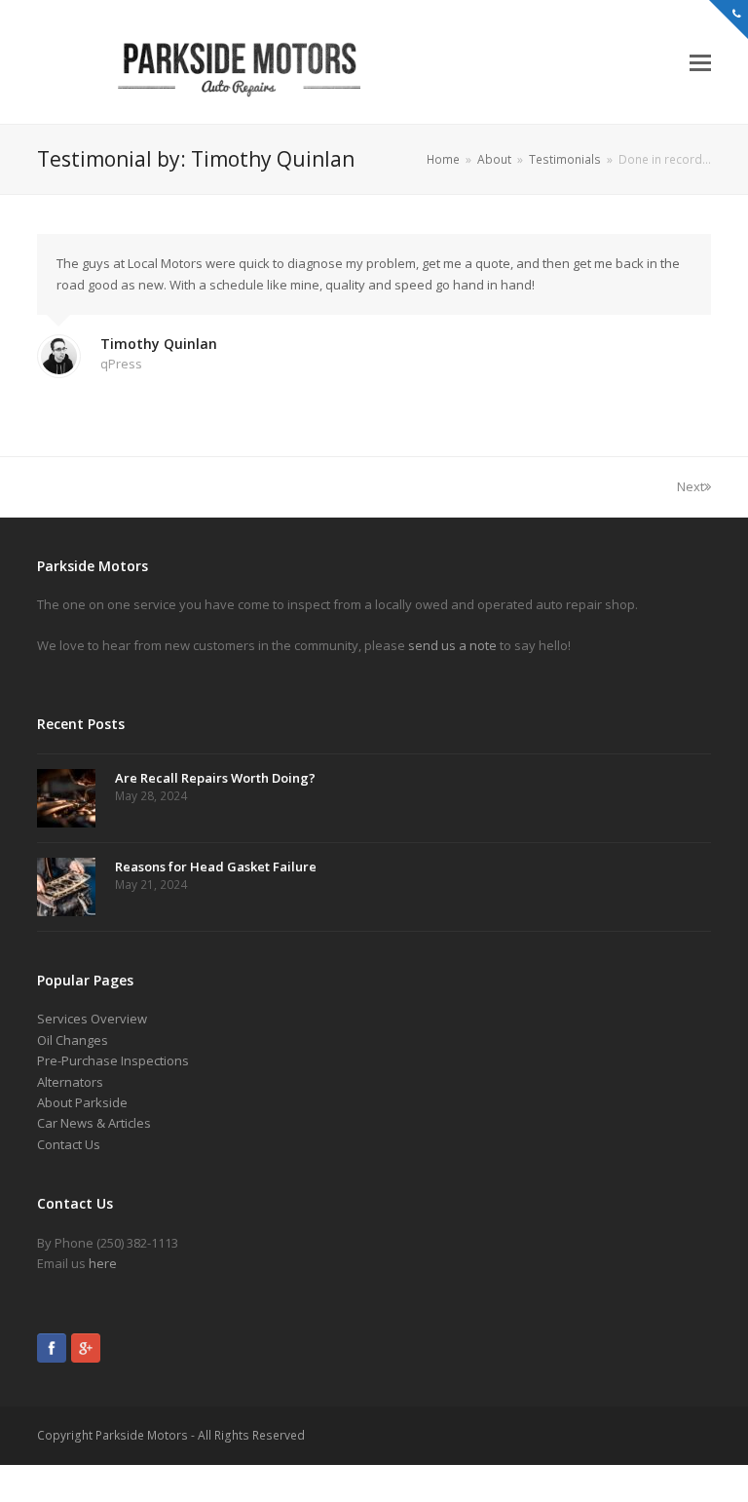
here (103, 1263)
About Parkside (82, 1102)
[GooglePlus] (85, 1351)
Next (690, 486)
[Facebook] (51, 1351)
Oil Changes (72, 1040)
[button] (700, 61)
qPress (121, 363)
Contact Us (68, 1144)
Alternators (70, 1082)
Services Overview (92, 1018)
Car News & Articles (94, 1123)
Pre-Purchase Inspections (113, 1060)
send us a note (452, 645)
